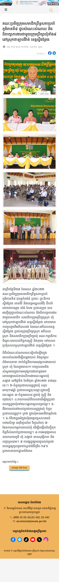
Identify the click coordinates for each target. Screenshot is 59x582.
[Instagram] (45, 539)
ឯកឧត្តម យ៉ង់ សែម (19, 467)
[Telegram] (19, 539)
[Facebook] (13, 539)
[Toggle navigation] (6, 9)
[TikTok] (26, 539)
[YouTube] (32, 539)
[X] (39, 539)
